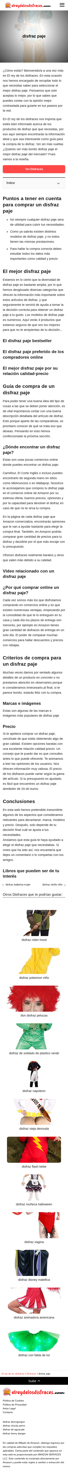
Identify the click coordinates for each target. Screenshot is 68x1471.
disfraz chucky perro (14, 1425)
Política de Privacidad (15, 1404)
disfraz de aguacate (14, 1429)
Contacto (8, 1412)
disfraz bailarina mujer (18, 884)
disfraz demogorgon (14, 1421)
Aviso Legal (9, 1408)
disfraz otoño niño (52, 884)
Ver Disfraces (34, 169)
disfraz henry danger (14, 1433)
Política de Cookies (13, 1400)
